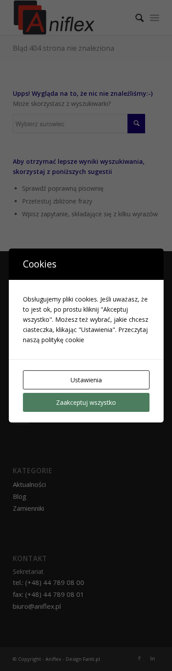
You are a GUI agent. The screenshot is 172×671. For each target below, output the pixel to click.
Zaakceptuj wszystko (86, 402)
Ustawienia (86, 380)
